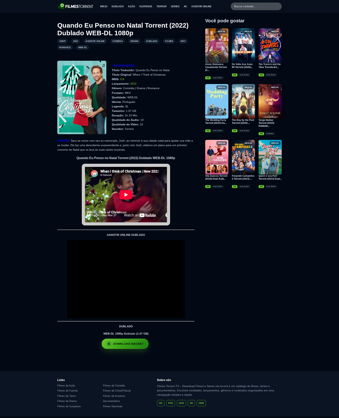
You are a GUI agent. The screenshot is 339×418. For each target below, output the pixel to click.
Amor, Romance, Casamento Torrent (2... (216, 67)
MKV (183, 41)
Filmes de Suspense (69, 406)
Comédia (117, 41)
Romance (65, 47)
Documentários (111, 401)
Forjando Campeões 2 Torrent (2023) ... (243, 177)
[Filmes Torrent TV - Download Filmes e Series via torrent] (76, 6)
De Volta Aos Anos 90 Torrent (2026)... (242, 66)
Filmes (169, 41)
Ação (131, 6)
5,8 (122, 79)
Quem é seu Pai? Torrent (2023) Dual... (270, 177)
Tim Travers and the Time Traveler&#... (270, 66)
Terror (162, 6)
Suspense (145, 6)
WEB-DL (82, 47)
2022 (75, 41)
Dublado (118, 6)
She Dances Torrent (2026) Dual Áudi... (216, 177)
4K (185, 6)
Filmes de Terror (66, 395)
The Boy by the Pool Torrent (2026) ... (243, 121)
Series (175, 6)
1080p (62, 41)
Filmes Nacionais (113, 406)
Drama (134, 41)
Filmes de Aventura (114, 395)
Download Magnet (128, 343)
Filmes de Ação (66, 385)
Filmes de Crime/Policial (117, 390)
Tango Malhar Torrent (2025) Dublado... (266, 123)
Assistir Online (201, 6)
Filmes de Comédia (114, 385)
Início (103, 6)
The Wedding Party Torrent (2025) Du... (215, 121)
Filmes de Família (67, 390)
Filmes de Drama (67, 401)
